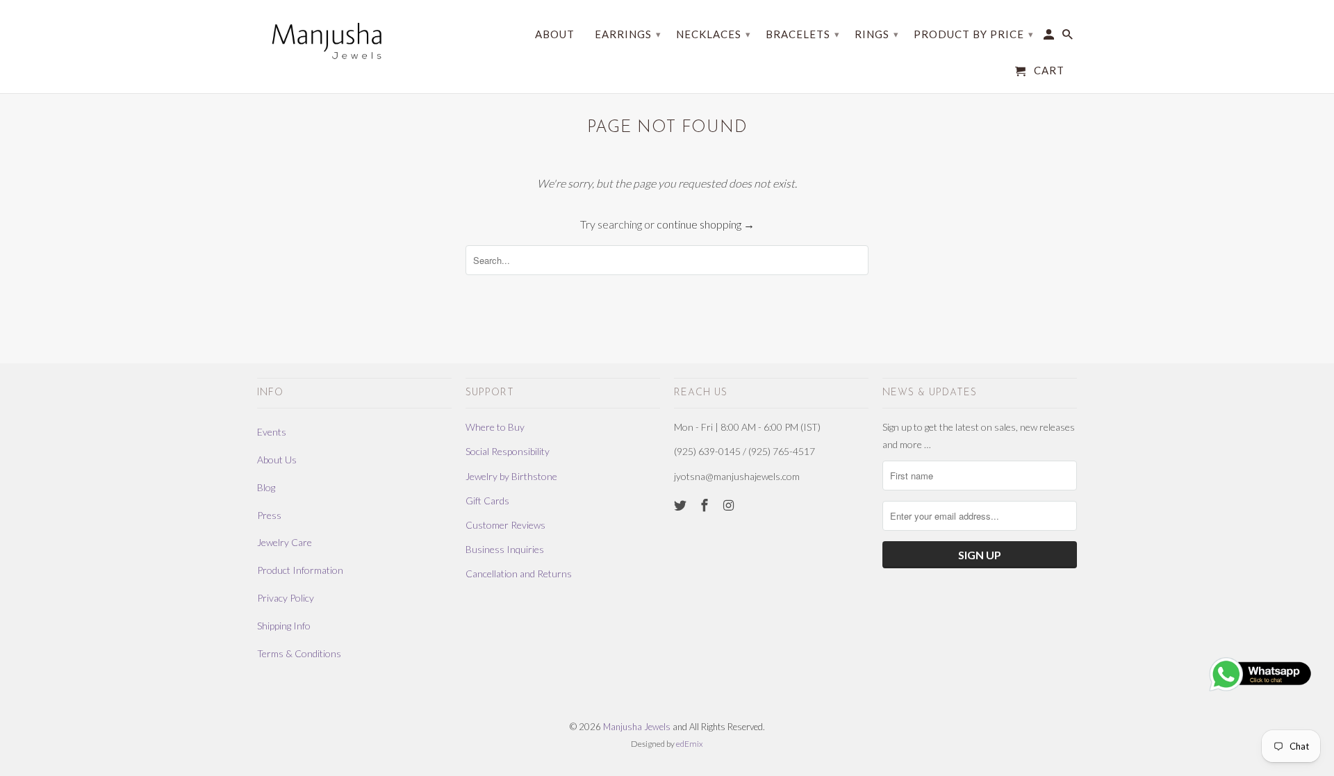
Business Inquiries (505, 549)
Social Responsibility (508, 451)
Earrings (628, 34)
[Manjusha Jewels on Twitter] (681, 505)
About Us (277, 459)
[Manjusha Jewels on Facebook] (706, 505)
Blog (266, 487)
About (555, 34)
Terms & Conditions (299, 653)
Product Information (300, 570)
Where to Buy (495, 427)
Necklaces (713, 34)
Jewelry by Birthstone (511, 476)
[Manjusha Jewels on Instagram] (730, 505)
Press (269, 515)
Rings (877, 34)
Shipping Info (284, 625)
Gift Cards (487, 500)
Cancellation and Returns (519, 573)
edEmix (689, 743)
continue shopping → (706, 224)
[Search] (1068, 37)
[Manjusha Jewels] (326, 40)
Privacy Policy (285, 598)
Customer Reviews (505, 525)
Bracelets (803, 34)
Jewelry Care (284, 542)
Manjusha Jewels (636, 726)
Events (271, 432)
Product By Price (974, 34)
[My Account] (1050, 37)
